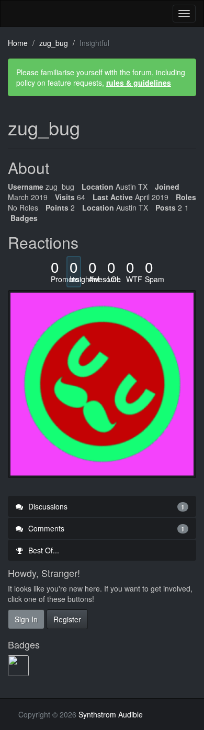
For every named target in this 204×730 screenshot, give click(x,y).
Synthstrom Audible (47, 14)
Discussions (105, 506)
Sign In (26, 619)
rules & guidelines (138, 82)
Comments (105, 528)
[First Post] (19, 665)
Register (67, 619)
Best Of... (42, 550)
